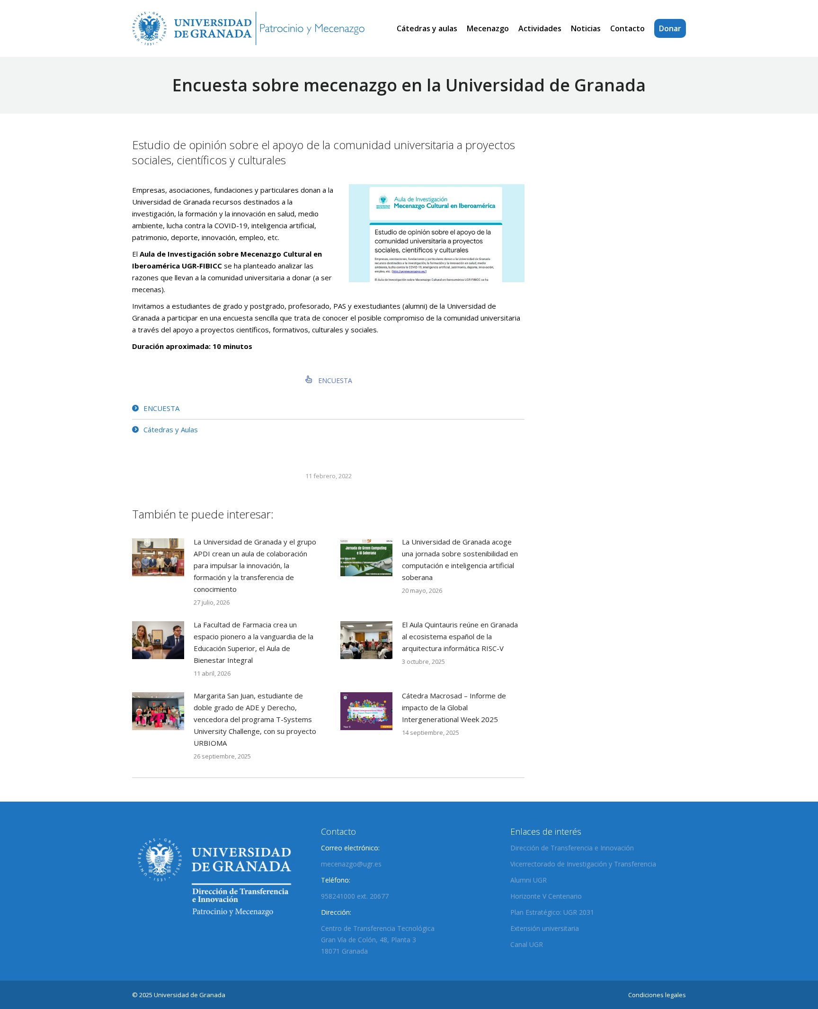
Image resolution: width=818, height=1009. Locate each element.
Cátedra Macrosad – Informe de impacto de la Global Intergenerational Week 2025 (454, 707)
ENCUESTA (334, 380)
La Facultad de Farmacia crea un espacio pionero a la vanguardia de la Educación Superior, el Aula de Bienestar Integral (253, 642)
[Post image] (158, 557)
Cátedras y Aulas (170, 429)
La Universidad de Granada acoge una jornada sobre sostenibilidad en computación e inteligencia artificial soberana (460, 559)
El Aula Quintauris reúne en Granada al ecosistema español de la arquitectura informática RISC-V (460, 636)
